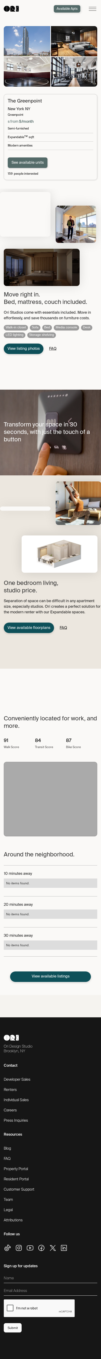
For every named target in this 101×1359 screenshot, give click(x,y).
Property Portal (16, 1169)
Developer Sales (17, 1080)
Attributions (13, 1220)
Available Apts (67, 8)
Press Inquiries (16, 1121)
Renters (10, 1090)
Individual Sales (16, 1100)
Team (8, 1200)
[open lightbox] (27, 41)
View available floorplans (29, 628)
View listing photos (24, 349)
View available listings (51, 976)
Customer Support (19, 1190)
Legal (8, 1210)
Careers (10, 1110)
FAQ (7, 1159)
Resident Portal (16, 1179)
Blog (7, 1149)
